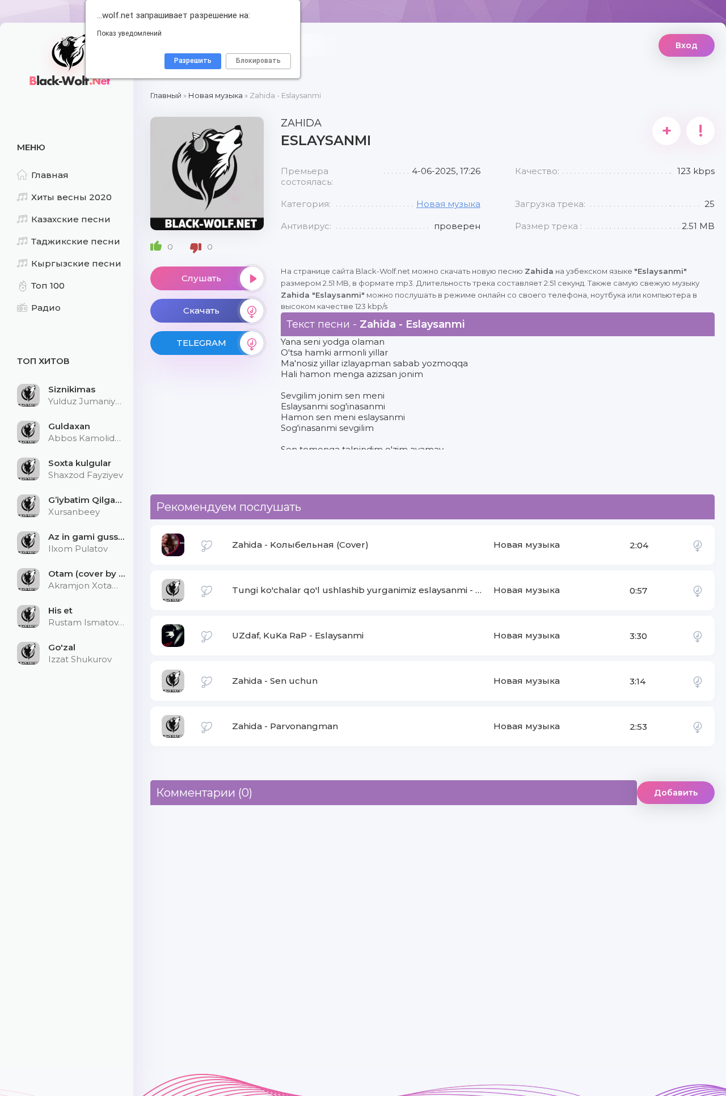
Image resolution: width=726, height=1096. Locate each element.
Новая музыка (448, 203)
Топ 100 (48, 285)
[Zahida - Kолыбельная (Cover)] (697, 545)
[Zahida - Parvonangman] (697, 726)
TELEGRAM (201, 342)
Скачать (201, 310)
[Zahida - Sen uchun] (697, 681)
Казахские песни (71, 219)
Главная (50, 175)
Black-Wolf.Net (68, 59)
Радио (46, 307)
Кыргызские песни (76, 263)
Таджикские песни (75, 241)
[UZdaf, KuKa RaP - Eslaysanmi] (697, 635)
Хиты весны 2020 (71, 197)
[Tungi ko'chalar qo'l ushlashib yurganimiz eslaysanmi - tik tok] (697, 590)
